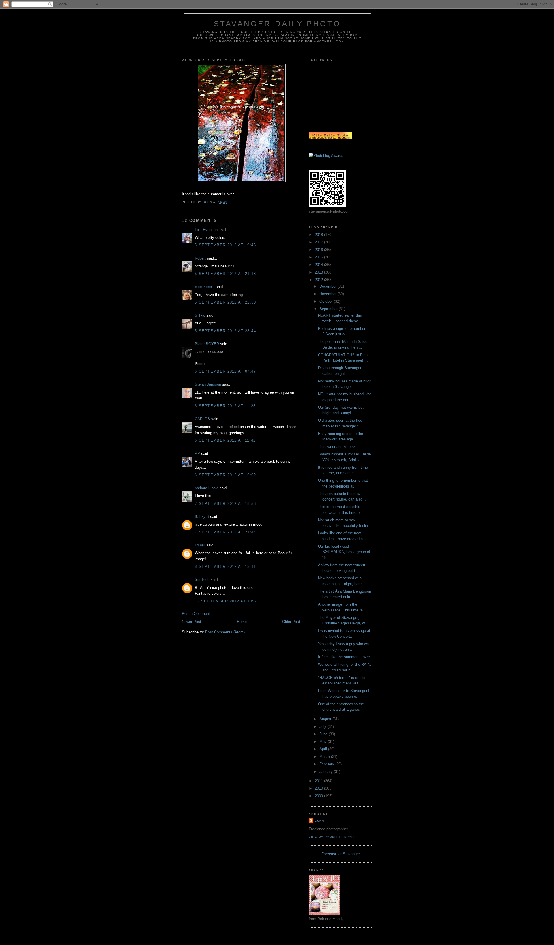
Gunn (319, 820)
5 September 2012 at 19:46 (225, 245)
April (323, 749)
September (329, 309)
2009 (319, 796)
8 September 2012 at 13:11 (225, 566)
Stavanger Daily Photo (277, 23)
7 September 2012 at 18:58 (225, 503)
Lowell (200, 545)
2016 (319, 250)
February (327, 764)
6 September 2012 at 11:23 (225, 406)
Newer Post (191, 622)
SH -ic (200, 315)
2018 (319, 234)
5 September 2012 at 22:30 (225, 302)
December (328, 286)
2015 (319, 257)
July (323, 726)
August (325, 719)
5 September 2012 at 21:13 (225, 273)
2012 (319, 280)
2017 (319, 242)
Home (242, 622)
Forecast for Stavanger (340, 854)
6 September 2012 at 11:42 (225, 440)
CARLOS (202, 419)
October (326, 301)
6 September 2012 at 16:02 (225, 475)
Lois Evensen (206, 230)
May (323, 741)
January (326, 771)
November (328, 294)
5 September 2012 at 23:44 (225, 331)
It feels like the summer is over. (344, 657)
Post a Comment (196, 613)
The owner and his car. (337, 446)
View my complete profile (334, 837)
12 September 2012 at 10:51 (227, 601)
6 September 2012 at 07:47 (225, 371)
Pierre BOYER (207, 344)
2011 (319, 781)
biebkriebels (205, 286)
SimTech (202, 579)
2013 (319, 272)
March (325, 756)
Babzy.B (202, 516)
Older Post (291, 622)
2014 (319, 265)
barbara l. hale (206, 488)
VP (197, 453)
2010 (319, 788)
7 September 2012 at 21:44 (225, 532)
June (324, 734)
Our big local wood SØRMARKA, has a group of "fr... (344, 552)
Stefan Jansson (208, 384)
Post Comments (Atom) (225, 632)
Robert (200, 258)
